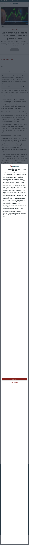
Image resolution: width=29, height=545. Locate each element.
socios (17, 172)
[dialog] (14, 354)
